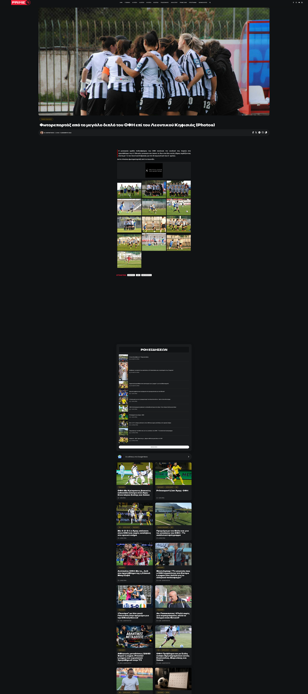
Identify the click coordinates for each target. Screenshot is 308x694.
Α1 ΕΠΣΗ (134, 2)
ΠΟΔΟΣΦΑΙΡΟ (164, 2)
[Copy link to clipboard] (266, 133)
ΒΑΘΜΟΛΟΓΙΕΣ (203, 2)
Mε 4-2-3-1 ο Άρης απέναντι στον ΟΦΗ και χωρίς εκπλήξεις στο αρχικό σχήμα (154, 416)
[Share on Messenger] (259, 133)
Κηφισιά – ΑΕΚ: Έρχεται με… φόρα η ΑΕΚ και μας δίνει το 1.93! (149, 432)
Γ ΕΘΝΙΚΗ (127, 2)
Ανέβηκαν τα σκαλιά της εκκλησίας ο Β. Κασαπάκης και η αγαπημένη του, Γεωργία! (156, 364)
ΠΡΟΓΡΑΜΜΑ (192, 2)
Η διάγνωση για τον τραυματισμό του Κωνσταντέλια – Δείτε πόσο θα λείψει (154, 393)
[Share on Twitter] (256, 133)
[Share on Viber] (263, 133)
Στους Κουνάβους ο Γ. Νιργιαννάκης (141, 350)
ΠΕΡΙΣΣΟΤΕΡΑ (154, 441)
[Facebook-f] (293, 2)
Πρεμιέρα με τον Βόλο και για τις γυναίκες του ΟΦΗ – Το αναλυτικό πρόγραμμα (155, 424)
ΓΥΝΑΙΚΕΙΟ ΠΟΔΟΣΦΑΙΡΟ (47, 119)
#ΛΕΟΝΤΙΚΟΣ (132, 275)
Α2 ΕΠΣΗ (141, 2)
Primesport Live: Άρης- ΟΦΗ (138, 408)
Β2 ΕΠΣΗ (155, 2)
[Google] (302, 2)
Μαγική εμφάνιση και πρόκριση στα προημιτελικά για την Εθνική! (150, 385)
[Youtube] (299, 2)
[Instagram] (296, 2)
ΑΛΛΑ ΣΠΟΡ (174, 2)
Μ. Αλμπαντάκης (49, 133)
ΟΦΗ (121, 2)
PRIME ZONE (183, 2)
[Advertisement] (154, 143)
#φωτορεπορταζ (149, 275)
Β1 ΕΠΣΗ (148, 2)
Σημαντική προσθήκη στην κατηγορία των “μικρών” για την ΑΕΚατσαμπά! (153, 377)
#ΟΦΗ (140, 275)
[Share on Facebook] (253, 133)
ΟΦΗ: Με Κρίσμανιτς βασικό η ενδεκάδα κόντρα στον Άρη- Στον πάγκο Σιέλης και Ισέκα (157, 400)
